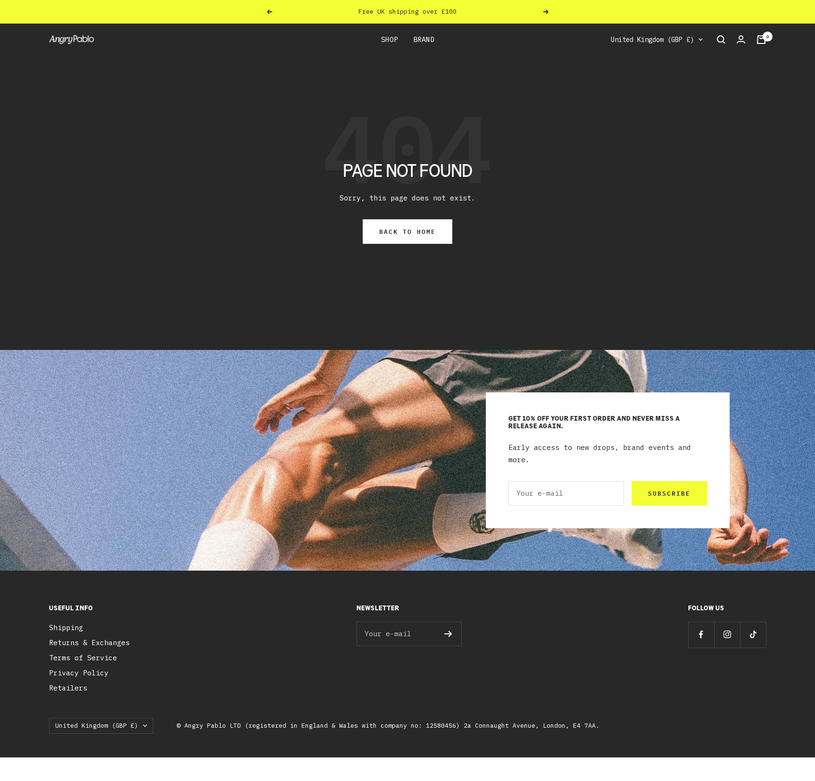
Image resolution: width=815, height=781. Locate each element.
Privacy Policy (78, 672)
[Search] (721, 39)
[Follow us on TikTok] (753, 635)
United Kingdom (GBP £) (652, 39)
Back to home (407, 231)
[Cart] (761, 39)
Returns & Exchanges (89, 642)
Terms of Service (83, 657)
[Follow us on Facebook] (701, 635)
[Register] (448, 634)
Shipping (66, 627)
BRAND (423, 39)
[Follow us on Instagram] (727, 635)
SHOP (389, 39)
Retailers (68, 687)
